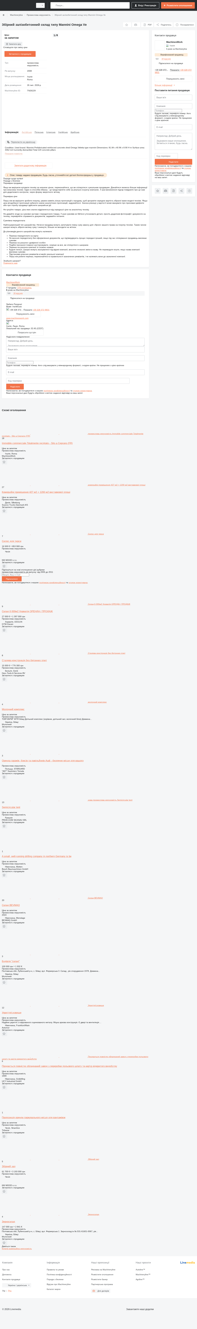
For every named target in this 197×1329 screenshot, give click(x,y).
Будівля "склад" (11, 961)
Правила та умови (55, 1269)
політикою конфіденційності (57, 390)
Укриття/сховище (11, 1012)
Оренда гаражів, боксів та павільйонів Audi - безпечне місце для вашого (43, 760)
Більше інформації (163, 85)
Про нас (6, 1269)
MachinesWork (13, 282)
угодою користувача (82, 390)
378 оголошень (24, 288)
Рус (10, 1291)
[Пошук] (53, 5)
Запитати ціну (15, 44)
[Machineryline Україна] (17, 5)
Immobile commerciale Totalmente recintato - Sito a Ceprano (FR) (37, 443)
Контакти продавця (11, 1279)
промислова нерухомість (33, 64)
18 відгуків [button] (18, 293)
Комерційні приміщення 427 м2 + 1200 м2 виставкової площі (36, 492)
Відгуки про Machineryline (59, 1284)
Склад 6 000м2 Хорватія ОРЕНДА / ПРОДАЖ (27, 611)
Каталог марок (53, 1289)
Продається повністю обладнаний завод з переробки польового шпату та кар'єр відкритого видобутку (59, 1066)
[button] (127, 24)
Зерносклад (8, 1221)
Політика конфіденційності (59, 1274)
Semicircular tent (11, 807)
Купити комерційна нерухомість (17, 1248)
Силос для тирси (11, 541)
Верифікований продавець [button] (23, 285)
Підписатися (12, 579)
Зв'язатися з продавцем (20, 54)
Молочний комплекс (13, 709)
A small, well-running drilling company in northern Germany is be (36, 856)
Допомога (6, 1274)
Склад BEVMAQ (11, 905)
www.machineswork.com (17, 318)
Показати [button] (28, 310)
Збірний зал (8, 1166)
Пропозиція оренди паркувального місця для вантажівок (33, 1117)
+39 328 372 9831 (41, 310)
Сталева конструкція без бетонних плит (24, 660)
